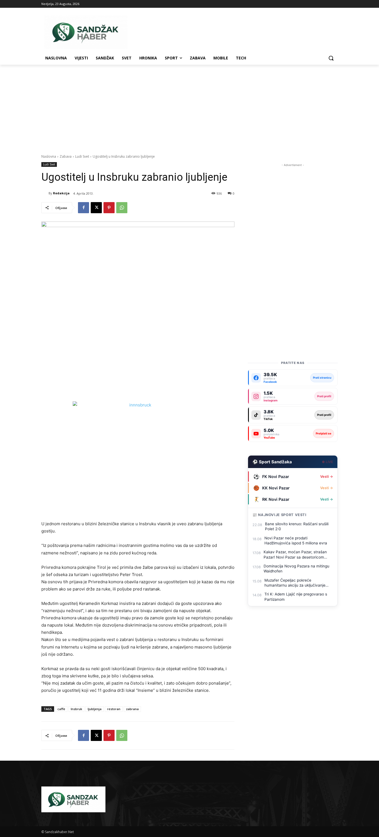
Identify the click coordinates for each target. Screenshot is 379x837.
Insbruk (76, 709)
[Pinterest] (109, 207)
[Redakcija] (45, 193)
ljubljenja (95, 709)
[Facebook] (83, 207)
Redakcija (61, 193)
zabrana (132, 709)
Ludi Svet (82, 156)
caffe (61, 709)
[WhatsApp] (121, 207)
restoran (113, 709)
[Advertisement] (189, 106)
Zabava (66, 156)
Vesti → (326, 476)
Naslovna (48, 156)
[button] (331, 58)
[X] (96, 207)
